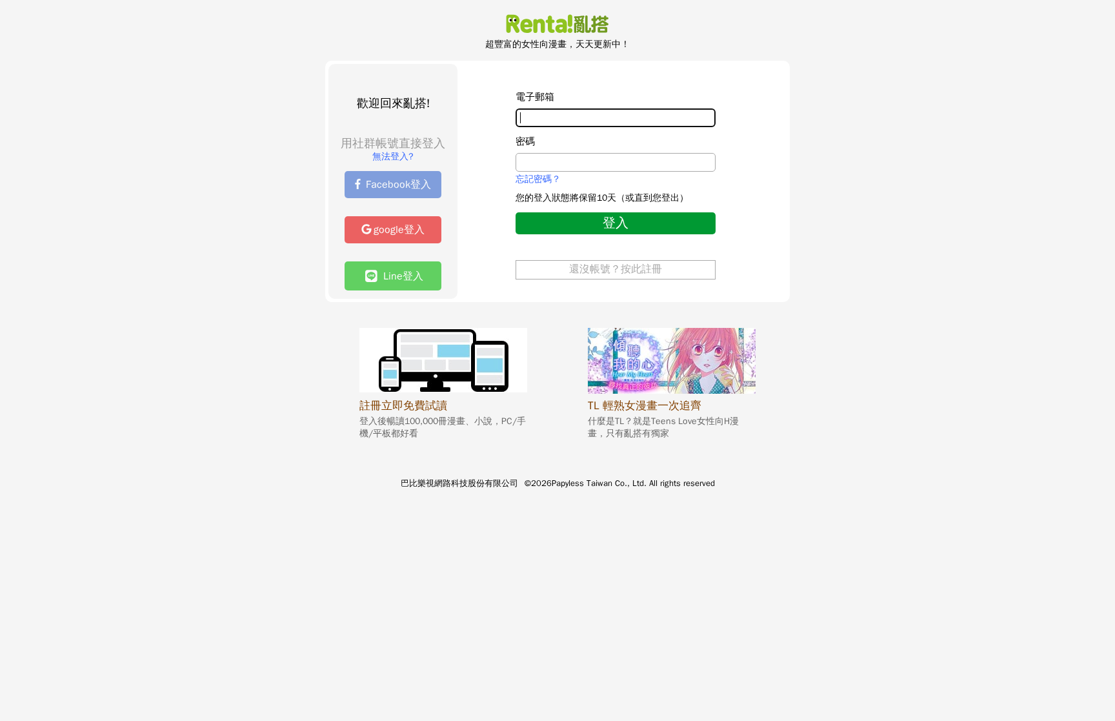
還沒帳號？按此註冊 (615, 269)
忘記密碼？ (538, 179)
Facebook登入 (398, 184)
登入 (615, 223)
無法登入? (393, 156)
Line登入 (400, 276)
